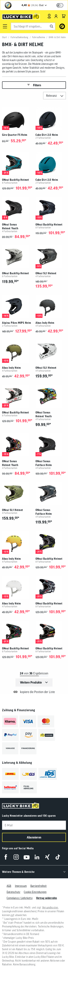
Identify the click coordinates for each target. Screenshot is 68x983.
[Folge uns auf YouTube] (26, 857)
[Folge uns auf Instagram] (16, 857)
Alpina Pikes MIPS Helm (16, 322)
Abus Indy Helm (45, 322)
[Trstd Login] (62, 4)
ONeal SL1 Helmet (46, 273)
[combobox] (33, 26)
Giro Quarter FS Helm (14, 134)
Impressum (21, 885)
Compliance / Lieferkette (19, 898)
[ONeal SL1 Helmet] (51, 256)
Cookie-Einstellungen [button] (35, 891)
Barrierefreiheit (38, 885)
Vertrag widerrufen (46, 898)
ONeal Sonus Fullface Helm (44, 463)
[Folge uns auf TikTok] (57, 857)
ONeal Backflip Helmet (15, 179)
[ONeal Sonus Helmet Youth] (17, 208)
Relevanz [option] (51, 95)
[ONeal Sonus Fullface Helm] (51, 444)
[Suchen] (51, 26)
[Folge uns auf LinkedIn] (37, 857)
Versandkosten (50, 907)
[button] (5, 26)
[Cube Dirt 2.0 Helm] (51, 118)
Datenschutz (13, 891)
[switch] (59, 5)
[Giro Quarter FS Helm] (17, 118)
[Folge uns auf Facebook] (5, 857)
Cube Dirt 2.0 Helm (47, 134)
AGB (9, 885)
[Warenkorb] (63, 16)
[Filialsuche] (49, 16)
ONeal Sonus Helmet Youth (10, 226)
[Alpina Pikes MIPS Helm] (17, 306)
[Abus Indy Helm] (51, 306)
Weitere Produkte (31, 682)
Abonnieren (34, 837)
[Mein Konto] (56, 16)
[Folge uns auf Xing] (47, 857)
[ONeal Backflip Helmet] (17, 163)
